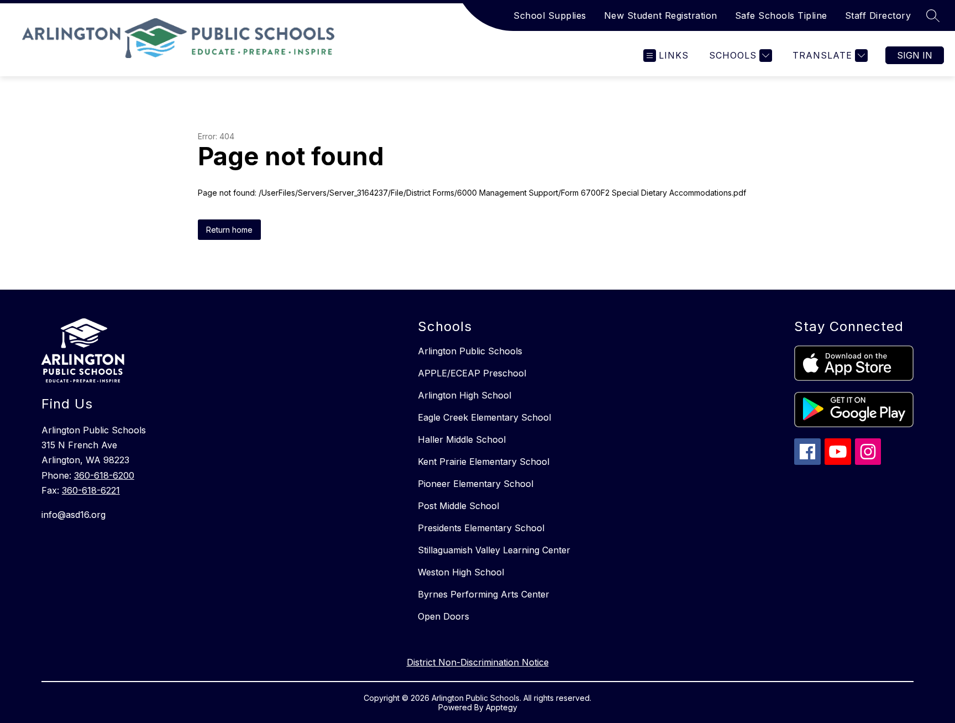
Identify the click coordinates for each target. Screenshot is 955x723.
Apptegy (501, 707)
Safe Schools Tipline (781, 15)
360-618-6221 (91, 490)
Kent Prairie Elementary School (483, 461)
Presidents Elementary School (481, 527)
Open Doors (443, 616)
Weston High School (461, 572)
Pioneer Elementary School (475, 483)
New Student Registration (660, 15)
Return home (229, 229)
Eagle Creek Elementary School (484, 417)
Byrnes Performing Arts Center (483, 594)
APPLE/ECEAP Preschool (472, 373)
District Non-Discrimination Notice (478, 662)
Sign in (914, 55)
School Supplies (549, 15)
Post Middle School (458, 505)
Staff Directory (878, 15)
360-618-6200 (104, 475)
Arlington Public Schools (470, 351)
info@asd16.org (73, 514)
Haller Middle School (462, 439)
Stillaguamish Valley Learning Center (494, 550)
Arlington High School (464, 395)
